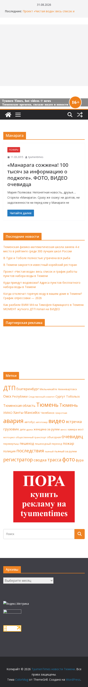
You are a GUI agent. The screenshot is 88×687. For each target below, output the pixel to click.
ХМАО (7, 412)
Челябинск (48, 413)
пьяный (49, 451)
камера (72, 429)
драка (29, 429)
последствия (30, 451)
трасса (54, 460)
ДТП (9, 388)
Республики (20, 396)
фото (68, 459)
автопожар (42, 422)
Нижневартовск (67, 389)
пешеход (27, 443)
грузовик (11, 429)
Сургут (60, 396)
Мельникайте (48, 389)
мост (80, 429)
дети (23, 429)
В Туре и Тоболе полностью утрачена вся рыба (36, 258)
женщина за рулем (47, 429)
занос (63, 429)
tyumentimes (35, 157)
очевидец (72, 436)
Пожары (13, 149)
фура (79, 460)
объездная (54, 437)
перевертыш (11, 444)
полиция (9, 451)
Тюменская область (19, 405)
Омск (7, 396)
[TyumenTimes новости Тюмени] (8, 115)
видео (57, 421)
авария (13, 421)
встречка (74, 421)
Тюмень (47, 404)
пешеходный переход (48, 444)
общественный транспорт (31, 437)
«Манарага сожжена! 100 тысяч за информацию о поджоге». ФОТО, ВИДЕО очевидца (37, 174)
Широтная (61, 412)
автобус (29, 422)
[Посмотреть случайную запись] (80, 115)
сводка (40, 459)
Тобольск (73, 396)
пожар (68, 443)
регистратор (18, 459)
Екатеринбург (27, 389)
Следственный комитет (41, 396)
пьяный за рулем (65, 451)
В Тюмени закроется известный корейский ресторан (40, 265)
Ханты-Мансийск (26, 412)
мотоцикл (9, 437)
